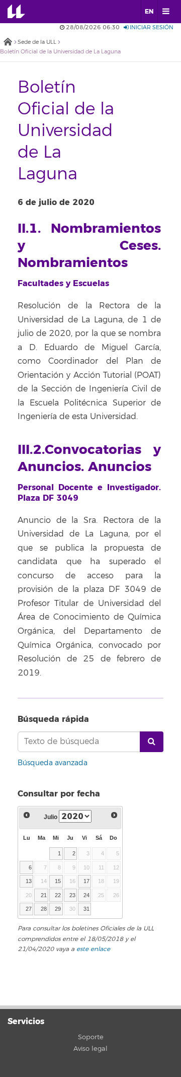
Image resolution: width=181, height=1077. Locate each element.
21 (44, 895)
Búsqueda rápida (53, 719)
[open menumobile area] (165, 11)
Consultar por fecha (59, 793)
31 (86, 909)
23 (72, 895)
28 (44, 909)
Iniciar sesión (150, 27)
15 (58, 881)
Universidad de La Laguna (23, 12)
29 (58, 909)
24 (86, 895)
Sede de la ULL (37, 42)
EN (149, 12)
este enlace (93, 949)
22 (58, 895)
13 (29, 881)
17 (86, 881)
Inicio (7, 42)
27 (29, 909)
